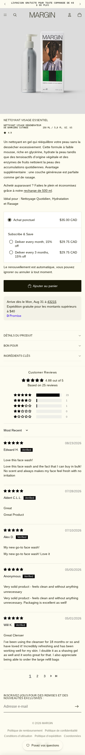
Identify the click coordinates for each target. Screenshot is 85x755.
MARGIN (47, 723)
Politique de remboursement (24, 730)
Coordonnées (72, 736)
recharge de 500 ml (38, 190)
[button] (23, 395)
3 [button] (45, 676)
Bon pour (11, 345)
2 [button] (37, 676)
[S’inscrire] (76, 706)
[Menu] (5, 15)
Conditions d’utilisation (18, 736)
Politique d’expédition (48, 736)
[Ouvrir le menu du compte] (70, 15)
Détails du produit (18, 335)
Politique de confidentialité (61, 730)
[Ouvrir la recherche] (15, 15)
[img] (13, 443)
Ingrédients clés (17, 355)
